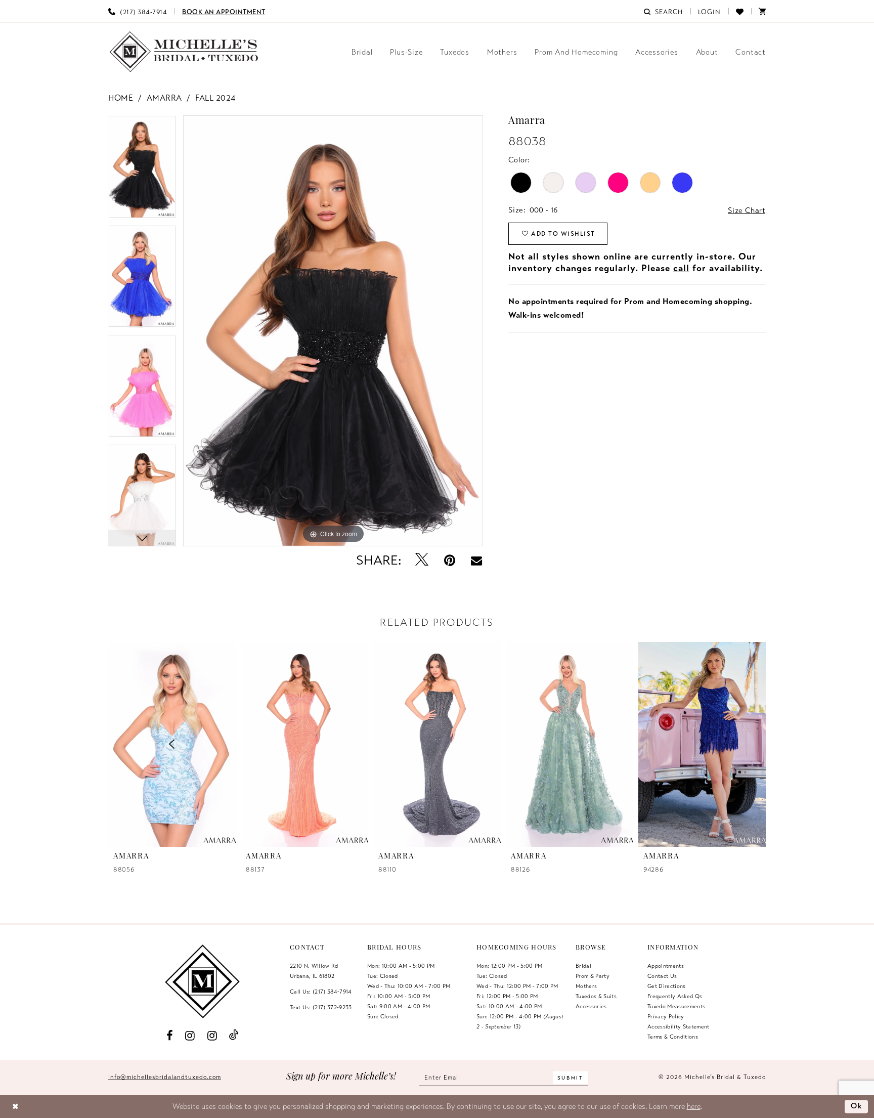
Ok (857, 1105)
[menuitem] (137, 11)
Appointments (665, 965)
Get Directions (666, 986)
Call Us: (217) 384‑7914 (321, 991)
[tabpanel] (142, 170)
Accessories (591, 1006)
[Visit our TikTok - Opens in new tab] (234, 1035)
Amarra (164, 98)
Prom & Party (592, 975)
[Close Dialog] (15, 1106)
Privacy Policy (665, 1016)
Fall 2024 (215, 98)
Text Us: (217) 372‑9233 (321, 1007)
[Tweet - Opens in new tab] (422, 560)
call (681, 268)
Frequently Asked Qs (674, 996)
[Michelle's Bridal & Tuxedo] (184, 51)
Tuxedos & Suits (596, 996)
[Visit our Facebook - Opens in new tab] (169, 1035)
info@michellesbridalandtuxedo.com (164, 1077)
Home (120, 98)
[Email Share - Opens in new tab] (476, 560)
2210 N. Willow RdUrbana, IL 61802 (314, 970)
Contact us (662, 975)
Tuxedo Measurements (676, 1006)
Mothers (586, 986)
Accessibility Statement (678, 1026)
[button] (709, 11)
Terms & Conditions (672, 1036)
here (694, 1106)
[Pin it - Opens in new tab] (450, 560)
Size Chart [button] (746, 210)
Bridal (583, 965)
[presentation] (304, 744)
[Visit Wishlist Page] (739, 11)
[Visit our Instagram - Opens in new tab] (190, 1035)
